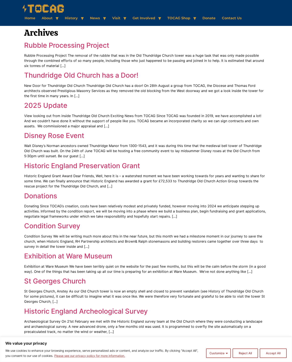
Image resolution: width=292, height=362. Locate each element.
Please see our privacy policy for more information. (89, 356)
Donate (208, 18)
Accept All (273, 353)
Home (30, 18)
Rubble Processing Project (66, 45)
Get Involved (144, 18)
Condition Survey (52, 226)
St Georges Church (55, 281)
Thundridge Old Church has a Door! (81, 75)
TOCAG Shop (178, 18)
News (95, 18)
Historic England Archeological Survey (86, 311)
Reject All (245, 353)
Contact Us (232, 18)
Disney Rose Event (54, 135)
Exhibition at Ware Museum (68, 256)
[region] (146, 349)
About (47, 18)
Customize (216, 353)
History (71, 18)
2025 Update (45, 105)
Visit (116, 18)
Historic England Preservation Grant (82, 166)
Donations (40, 196)
